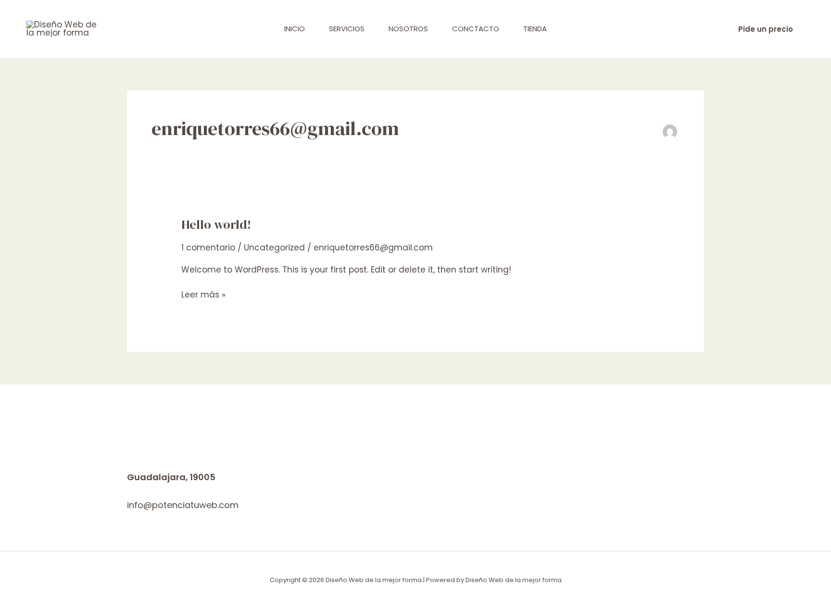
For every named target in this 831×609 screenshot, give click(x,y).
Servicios (347, 29)
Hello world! (216, 224)
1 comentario (208, 247)
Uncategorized (274, 247)
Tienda (535, 29)
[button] (766, 29)
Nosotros (408, 29)
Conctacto (475, 29)
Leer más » (203, 294)
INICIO (294, 29)
